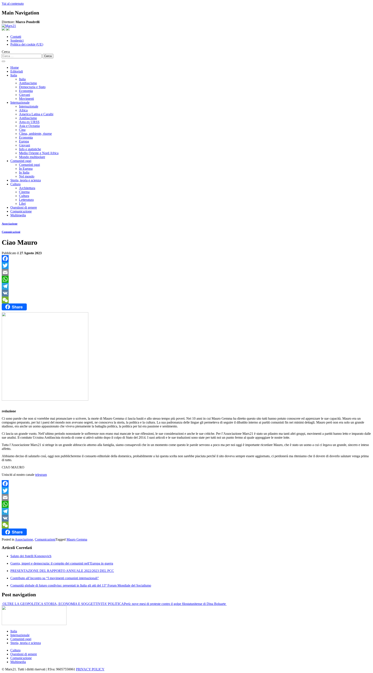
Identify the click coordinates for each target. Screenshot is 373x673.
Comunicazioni (11, 231)
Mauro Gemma (76, 539)
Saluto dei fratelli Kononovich (30, 556)
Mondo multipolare (32, 157)
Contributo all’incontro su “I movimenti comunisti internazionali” (54, 578)
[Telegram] (186, 286)
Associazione (9, 223)
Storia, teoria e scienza (25, 180)
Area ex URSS (29, 122)
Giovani (24, 95)
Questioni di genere (23, 207)
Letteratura (26, 200)
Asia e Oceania (29, 126)
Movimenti (26, 98)
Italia (13, 75)
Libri (22, 203)
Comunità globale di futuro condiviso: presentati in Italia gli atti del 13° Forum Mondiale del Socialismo (80, 585)
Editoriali (16, 71)
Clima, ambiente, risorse (35, 133)
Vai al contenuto (13, 3)
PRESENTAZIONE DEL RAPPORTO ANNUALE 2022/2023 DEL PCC (62, 571)
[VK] (186, 293)
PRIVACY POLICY (90, 669)
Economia (26, 91)
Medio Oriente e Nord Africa (38, 153)
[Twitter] (186, 265)
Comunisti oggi (20, 161)
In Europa (26, 168)
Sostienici (17, 40)
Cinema (24, 192)
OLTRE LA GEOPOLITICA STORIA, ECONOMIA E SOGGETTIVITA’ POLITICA (63, 604)
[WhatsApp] (186, 279)
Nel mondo (26, 176)
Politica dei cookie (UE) (26, 44)
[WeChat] (186, 300)
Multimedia (18, 215)
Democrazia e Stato (32, 87)
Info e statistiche (30, 149)
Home (14, 67)
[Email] (186, 272)
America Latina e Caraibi (36, 114)
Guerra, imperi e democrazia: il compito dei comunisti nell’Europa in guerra (61, 563)
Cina (22, 130)
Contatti (15, 36)
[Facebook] (186, 258)
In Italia (24, 172)
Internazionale (20, 102)
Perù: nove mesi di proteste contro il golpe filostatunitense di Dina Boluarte (175, 604)
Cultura (15, 184)
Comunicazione (21, 211)
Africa (23, 110)
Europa (24, 141)
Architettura (27, 188)
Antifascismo (28, 83)
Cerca (6, 52)
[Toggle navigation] (3, 61)
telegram (41, 474)
